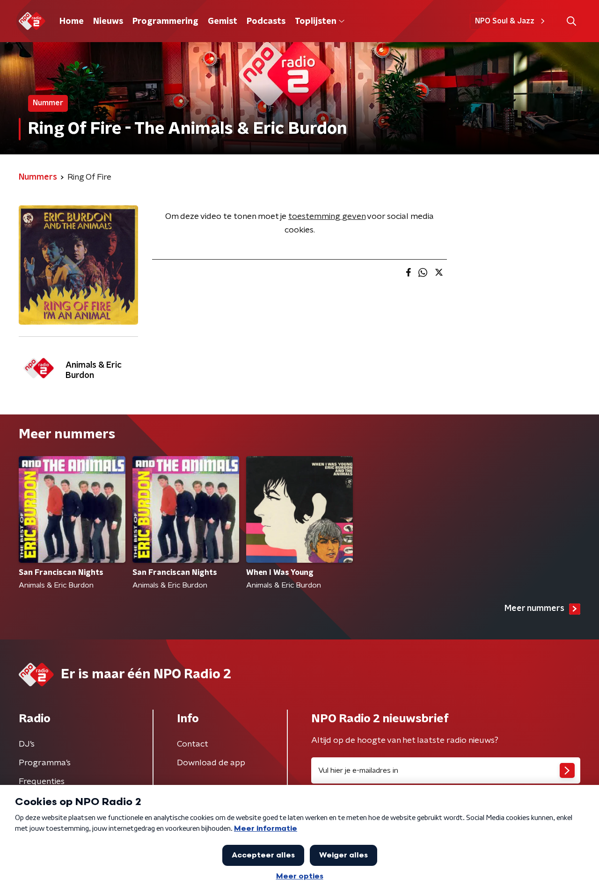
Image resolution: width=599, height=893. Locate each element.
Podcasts (266, 21)
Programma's (45, 763)
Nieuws (108, 21)
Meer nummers (534, 608)
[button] (571, 21)
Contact (192, 744)
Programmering (165, 21)
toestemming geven (326, 216)
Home (71, 21)
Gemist (222, 21)
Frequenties (42, 781)
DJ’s (27, 744)
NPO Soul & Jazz (504, 21)
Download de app (211, 763)
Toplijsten (315, 21)
